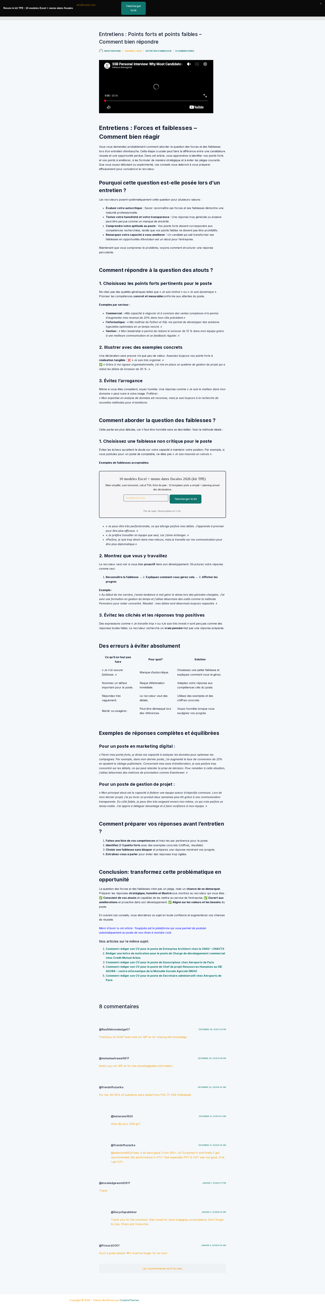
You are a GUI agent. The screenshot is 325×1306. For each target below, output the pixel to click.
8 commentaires (184, 51)
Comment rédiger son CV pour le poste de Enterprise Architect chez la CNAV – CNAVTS (165, 948)
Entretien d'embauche (158, 51)
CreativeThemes (129, 1300)
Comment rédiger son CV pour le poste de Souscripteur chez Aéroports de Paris (160, 962)
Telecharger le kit (185, 499)
